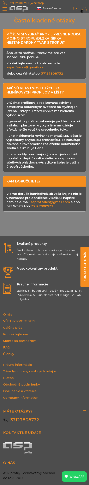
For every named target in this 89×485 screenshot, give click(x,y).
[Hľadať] (76, 9)
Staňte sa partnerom (19, 341)
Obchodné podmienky (21, 384)
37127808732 (52, 73)
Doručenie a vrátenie (20, 391)
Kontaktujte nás (16, 334)
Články (8, 354)
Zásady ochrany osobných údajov (30, 371)
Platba (8, 378)
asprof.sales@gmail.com (26, 67)
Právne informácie (17, 365)
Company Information (20, 398)
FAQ (6, 347)
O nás (7, 314)
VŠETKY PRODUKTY (19, 321)
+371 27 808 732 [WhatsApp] (26, 3)
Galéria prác (12, 328)
